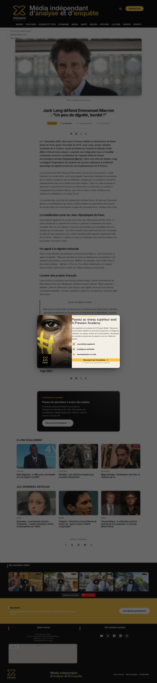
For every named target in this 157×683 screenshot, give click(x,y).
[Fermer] (116, 318)
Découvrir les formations (94, 360)
